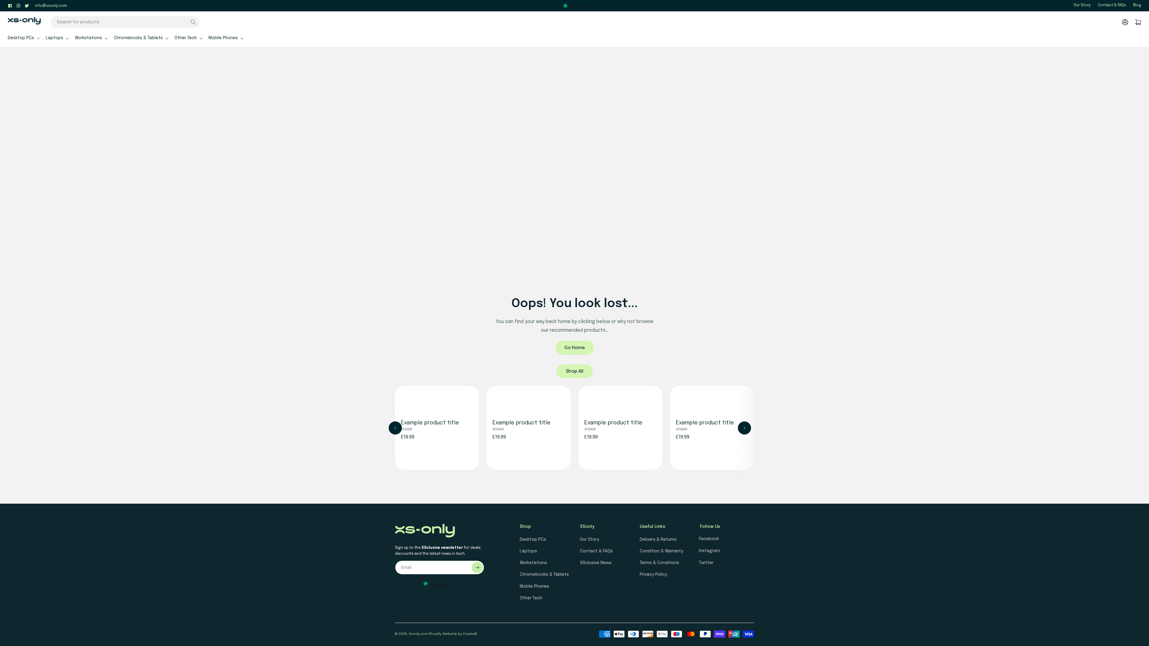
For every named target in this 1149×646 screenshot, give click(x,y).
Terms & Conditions (659, 563)
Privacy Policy (653, 574)
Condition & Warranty (661, 551)
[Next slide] (744, 428)
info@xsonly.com (51, 6)
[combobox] (125, 22)
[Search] (193, 22)
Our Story (1082, 5)
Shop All (574, 371)
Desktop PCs (533, 539)
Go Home (574, 347)
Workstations (533, 563)
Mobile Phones (534, 586)
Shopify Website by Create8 (453, 634)
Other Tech (531, 598)
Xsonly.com (418, 634)
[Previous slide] (395, 428)
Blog (1137, 5)
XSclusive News (596, 563)
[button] (23, 38)
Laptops (528, 551)
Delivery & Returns (658, 539)
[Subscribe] (477, 567)
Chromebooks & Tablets (544, 574)
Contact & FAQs (1112, 5)
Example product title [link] (430, 423)
